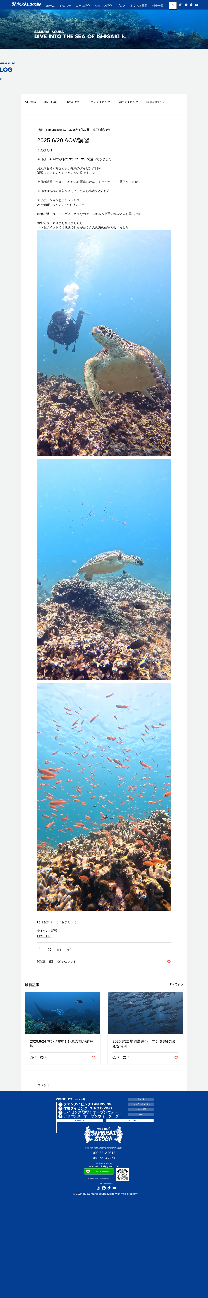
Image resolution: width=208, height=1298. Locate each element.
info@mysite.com (106, 1183)
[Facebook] (186, 5)
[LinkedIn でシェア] (59, 949)
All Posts (30, 102)
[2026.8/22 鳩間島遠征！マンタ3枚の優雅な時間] (145, 1013)
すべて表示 (176, 984)
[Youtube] (196, 5)
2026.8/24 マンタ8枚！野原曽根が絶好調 (61, 1043)
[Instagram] (181, 5)
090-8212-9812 (104, 1153)
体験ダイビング (128, 102)
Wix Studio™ (129, 1193)
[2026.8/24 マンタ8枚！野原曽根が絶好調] (62, 1013)
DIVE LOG (50, 102)
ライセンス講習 (47, 930)
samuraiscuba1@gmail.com (104, 1166)
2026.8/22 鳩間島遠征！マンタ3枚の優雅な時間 (144, 1043)
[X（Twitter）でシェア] (49, 949)
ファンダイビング (99, 102)
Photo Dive (72, 102)
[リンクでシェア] (69, 949)
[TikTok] (191, 5)
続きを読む (153, 102)
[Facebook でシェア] (39, 949)
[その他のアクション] (168, 129)
